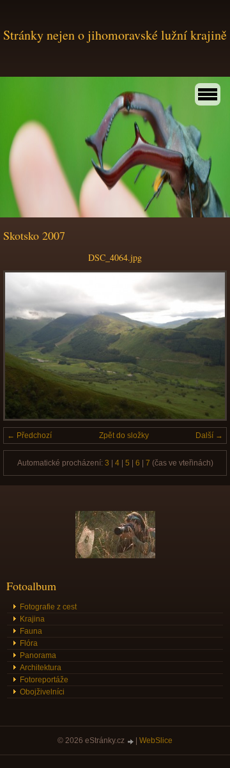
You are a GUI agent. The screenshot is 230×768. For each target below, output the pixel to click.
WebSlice (155, 740)
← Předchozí (29, 435)
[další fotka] (206, 345)
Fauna (31, 631)
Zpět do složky (124, 435)
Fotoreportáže (44, 679)
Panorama (38, 655)
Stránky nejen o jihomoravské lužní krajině (115, 34)
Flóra (29, 643)
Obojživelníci (42, 691)
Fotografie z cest (48, 606)
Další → (209, 435)
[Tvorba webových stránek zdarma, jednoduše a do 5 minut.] (130, 741)
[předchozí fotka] (24, 345)
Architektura (40, 667)
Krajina (32, 619)
